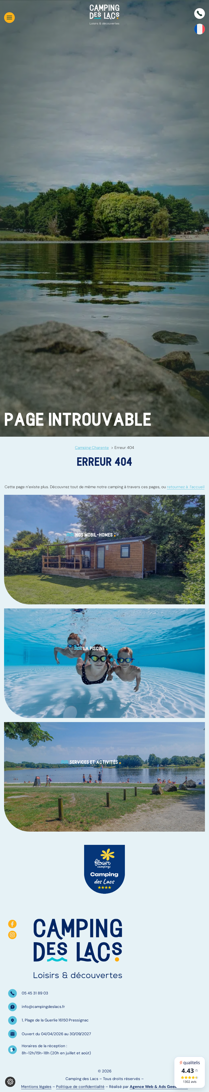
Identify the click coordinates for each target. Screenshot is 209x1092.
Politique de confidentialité (80, 1086)
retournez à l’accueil (185, 486)
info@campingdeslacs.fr (43, 1006)
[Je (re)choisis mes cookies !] (10, 1082)
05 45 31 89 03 (35, 993)
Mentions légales (36, 1086)
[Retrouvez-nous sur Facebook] (12, 924)
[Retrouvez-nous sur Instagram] (12, 935)
